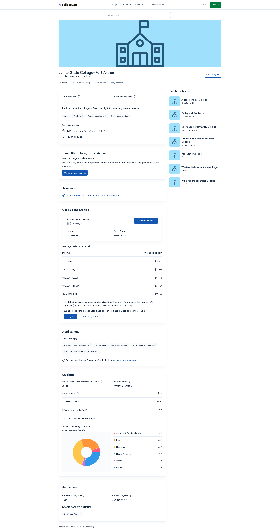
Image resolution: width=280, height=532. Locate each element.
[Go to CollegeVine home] (68, 4)
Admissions (100, 82)
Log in (203, 4)
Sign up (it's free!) (91, 316)
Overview (63, 82)
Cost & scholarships (82, 82)
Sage (114, 4)
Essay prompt (116, 82)
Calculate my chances (75, 172)
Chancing (126, 4)
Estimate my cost (146, 220)
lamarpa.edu (73, 124)
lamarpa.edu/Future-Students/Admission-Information (92, 195)
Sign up (215, 4)
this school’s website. (126, 360)
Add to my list (212, 74)
